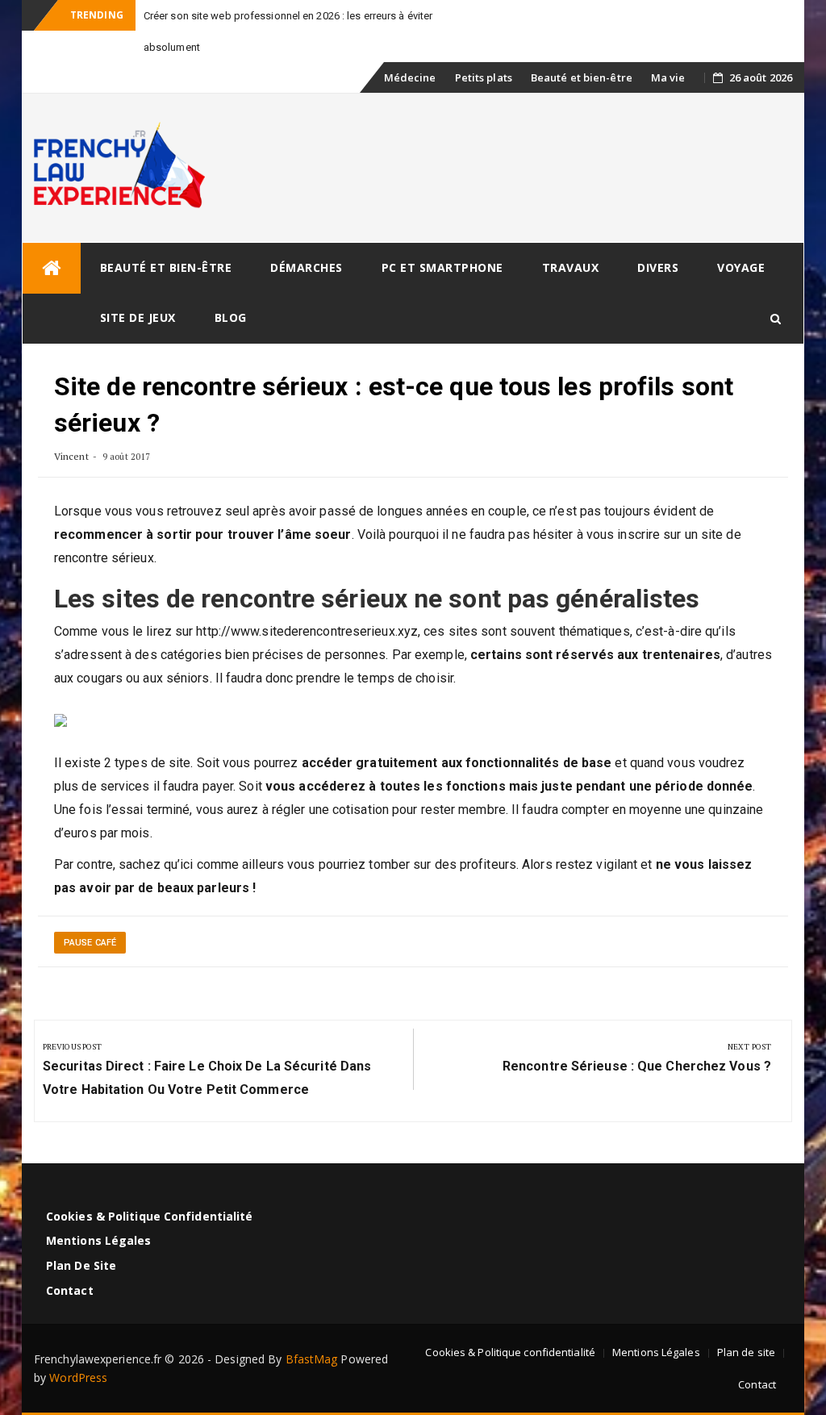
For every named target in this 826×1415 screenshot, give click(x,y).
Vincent (71, 456)
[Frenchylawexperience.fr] (52, 268)
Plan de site (81, 1265)
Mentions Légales (99, 1240)
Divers (657, 267)
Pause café (90, 942)
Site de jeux (138, 317)
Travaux (570, 267)
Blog (231, 317)
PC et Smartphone (442, 267)
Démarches (306, 267)
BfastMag (312, 1359)
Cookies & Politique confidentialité (149, 1216)
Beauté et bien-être (581, 77)
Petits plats (483, 77)
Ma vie (668, 77)
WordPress (78, 1377)
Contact (70, 1290)
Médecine (410, 77)
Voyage (741, 267)
